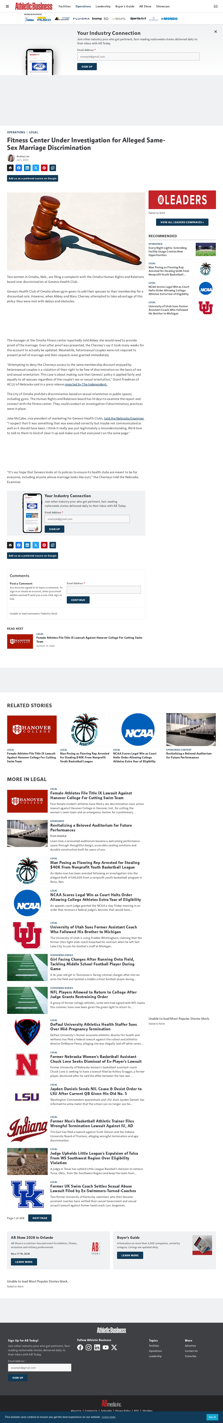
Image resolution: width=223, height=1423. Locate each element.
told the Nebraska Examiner (124, 418)
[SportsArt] (52, 18)
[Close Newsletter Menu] (216, 31)
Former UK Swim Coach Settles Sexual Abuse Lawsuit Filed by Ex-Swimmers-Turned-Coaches (93, 1188)
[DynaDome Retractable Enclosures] (102, 18)
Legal (33, 132)
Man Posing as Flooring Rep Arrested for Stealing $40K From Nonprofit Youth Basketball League (169, 270)
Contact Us (91, 1410)
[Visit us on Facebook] (80, 1347)
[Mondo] (83, 18)
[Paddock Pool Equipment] (67, 19)
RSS (136, 1410)
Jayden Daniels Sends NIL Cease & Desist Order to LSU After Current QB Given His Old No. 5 (96, 1091)
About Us (76, 1410)
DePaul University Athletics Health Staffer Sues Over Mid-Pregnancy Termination (93, 1027)
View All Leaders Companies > (182, 222)
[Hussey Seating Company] (139, 18)
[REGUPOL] (33, 19)
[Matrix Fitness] (177, 19)
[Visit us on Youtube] (106, 1347)
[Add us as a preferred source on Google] (52, 168)
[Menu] (7, 6)
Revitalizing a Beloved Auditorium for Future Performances (189, 755)
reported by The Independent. (86, 384)
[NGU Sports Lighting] (158, 19)
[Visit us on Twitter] (114, 1347)
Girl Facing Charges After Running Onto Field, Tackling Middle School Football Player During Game (92, 964)
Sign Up (87, 66)
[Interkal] (120, 19)
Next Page (40, 1218)
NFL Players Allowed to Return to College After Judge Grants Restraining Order (93, 994)
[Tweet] (35, 168)
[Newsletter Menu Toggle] (216, 6)
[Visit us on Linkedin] (97, 1347)
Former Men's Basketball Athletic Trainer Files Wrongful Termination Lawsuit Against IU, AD (92, 1123)
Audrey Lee (23, 156)
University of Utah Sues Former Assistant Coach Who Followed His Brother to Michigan (168, 309)
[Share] (19, 168)
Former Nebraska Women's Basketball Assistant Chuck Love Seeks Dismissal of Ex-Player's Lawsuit (96, 1059)
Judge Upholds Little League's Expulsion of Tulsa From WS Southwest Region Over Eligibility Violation (94, 1158)
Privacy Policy (123, 1410)
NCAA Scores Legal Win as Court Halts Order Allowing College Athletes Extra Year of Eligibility (169, 290)
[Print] (10, 168)
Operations (16, 132)
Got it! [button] (212, 1417)
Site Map (147, 1410)
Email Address (86, 50)
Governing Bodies (61, 954)
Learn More (24, 1261)
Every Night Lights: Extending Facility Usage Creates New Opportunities (168, 251)
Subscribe (106, 1410)
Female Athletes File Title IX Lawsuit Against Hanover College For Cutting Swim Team (89, 639)
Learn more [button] (109, 1417)
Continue (78, 600)
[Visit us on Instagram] (89, 1347)
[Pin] (44, 168)
